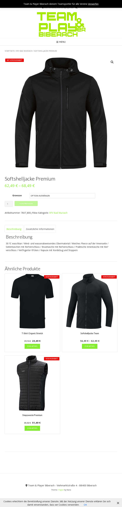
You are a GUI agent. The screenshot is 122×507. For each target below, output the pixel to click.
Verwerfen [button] (93, 3)
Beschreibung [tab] (14, 228)
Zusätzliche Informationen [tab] (40, 228)
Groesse (17, 195)
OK (85, 504)
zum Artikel (32, 346)
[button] (112, 62)
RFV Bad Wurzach (24, 51)
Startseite (10, 51)
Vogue (61, 490)
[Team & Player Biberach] (61, 24)
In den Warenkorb (26, 203)
